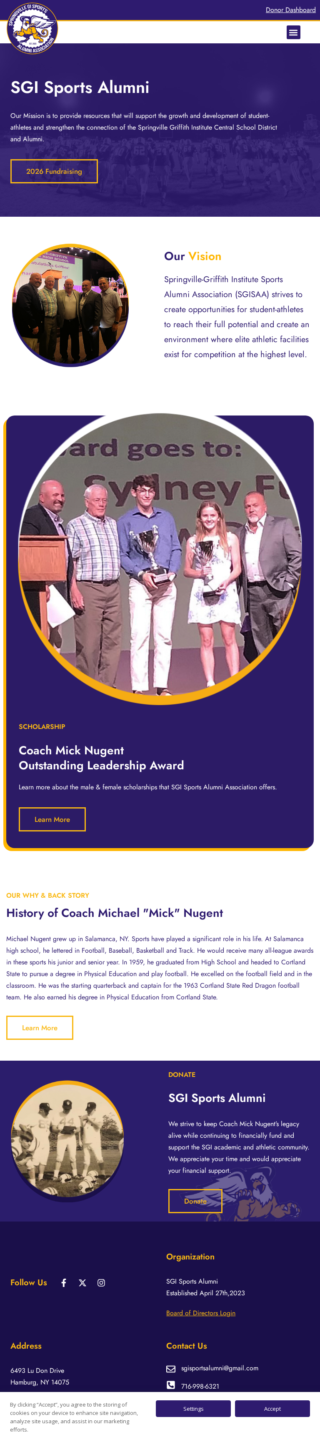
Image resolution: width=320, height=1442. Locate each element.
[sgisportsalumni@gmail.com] (170, 1369)
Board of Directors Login (200, 1313)
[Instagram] (101, 1282)
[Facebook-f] (63, 1282)
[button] (293, 32)
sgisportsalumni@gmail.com (219, 1368)
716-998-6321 (200, 1386)
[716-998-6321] (170, 1384)
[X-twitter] (82, 1282)
